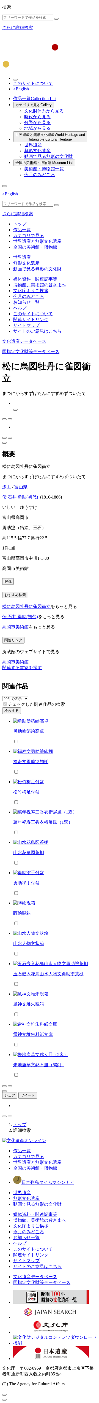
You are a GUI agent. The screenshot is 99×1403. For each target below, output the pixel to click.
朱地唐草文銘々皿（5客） (38, 1064)
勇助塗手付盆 (26, 882)
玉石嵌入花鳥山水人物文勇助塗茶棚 (48, 973)
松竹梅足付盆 (26, 792)
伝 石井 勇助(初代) (20, 497)
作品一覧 (34, 98)
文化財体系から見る (44, 111)
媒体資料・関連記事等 (35, 279)
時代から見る (37, 116)
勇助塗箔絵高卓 (28, 731)
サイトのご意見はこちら (37, 331)
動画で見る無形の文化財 (48, 156)
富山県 (21, 486)
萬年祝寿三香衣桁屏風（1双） (43, 822)
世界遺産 (33, 144)
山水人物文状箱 (28, 943)
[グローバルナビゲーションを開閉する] (4, 186)
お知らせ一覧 (26, 302)
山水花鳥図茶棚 (28, 852)
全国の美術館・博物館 (44, 163)
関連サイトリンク (30, 319)
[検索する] (56, 19)
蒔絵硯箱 (22, 913)
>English (21, 89)
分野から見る (37, 122)
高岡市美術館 (15, 626)
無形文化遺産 (37, 150)
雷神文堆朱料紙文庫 (33, 1034)
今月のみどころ (39, 174)
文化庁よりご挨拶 (30, 290)
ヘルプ (19, 308)
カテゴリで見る (33, 105)
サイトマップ (26, 325)
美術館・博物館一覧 (44, 168)
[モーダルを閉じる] (4, 1395)
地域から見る (37, 128)
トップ (19, 224)
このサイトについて (33, 83)
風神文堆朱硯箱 (28, 1004)
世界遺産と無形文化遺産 (50, 137)
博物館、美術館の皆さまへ (39, 284)
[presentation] (5, 704)
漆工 (6, 486)
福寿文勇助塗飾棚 (30, 761)
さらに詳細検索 (17, 27)
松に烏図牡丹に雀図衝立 (26, 606)
